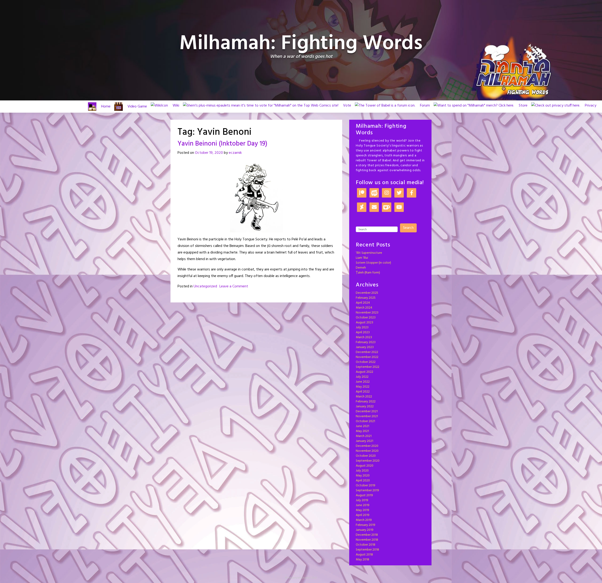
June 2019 (362, 505)
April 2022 (363, 391)
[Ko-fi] (386, 207)
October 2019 (365, 485)
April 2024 (363, 302)
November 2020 (367, 451)
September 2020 (368, 461)
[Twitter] (399, 193)
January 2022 (365, 406)
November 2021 (367, 416)
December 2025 (367, 293)
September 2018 (367, 549)
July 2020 (362, 470)
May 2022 (362, 386)
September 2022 (367, 367)
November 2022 (367, 357)
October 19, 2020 (209, 153)
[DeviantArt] (361, 207)
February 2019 (365, 525)
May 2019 (362, 510)
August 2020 (364, 465)
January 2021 (364, 441)
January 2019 (364, 530)
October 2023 (366, 317)
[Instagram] (386, 193)
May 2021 (362, 431)
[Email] (374, 207)
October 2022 (366, 362)
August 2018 (364, 554)
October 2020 (366, 456)
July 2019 (362, 500)
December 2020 (367, 446)
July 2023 (362, 327)
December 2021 (367, 411)
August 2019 (364, 495)
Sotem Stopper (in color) (373, 263)
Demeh (361, 267)
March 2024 (364, 307)
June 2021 (362, 426)
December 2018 (367, 535)
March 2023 (364, 337)
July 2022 (362, 377)
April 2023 (363, 332)
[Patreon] (361, 193)
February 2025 (366, 298)
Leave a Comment (233, 286)
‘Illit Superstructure (369, 253)
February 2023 (366, 342)
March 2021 (364, 436)
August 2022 (364, 372)
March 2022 (364, 396)
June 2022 (363, 382)
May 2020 (363, 475)
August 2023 (364, 322)
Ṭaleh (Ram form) (368, 272)
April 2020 (363, 480)
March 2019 (364, 520)
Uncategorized (205, 286)
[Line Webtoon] (374, 193)
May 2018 (362, 559)
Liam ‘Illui (362, 258)
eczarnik (235, 153)
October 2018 (365, 544)
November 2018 (367, 540)
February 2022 (366, 401)
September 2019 (367, 490)
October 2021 (365, 421)
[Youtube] (399, 207)
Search (408, 228)
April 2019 (362, 515)
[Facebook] (411, 193)
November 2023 (367, 312)
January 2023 (365, 347)
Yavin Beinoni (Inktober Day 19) (222, 144)
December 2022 (367, 352)
